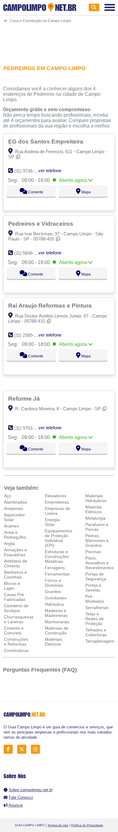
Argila (9, 543)
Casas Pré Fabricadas (14, 597)
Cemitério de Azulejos (16, 608)
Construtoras (16, 650)
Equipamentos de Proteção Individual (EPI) (58, 538)
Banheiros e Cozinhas (15, 574)
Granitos (53, 591)
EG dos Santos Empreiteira (46, 141)
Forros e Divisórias (54, 583)
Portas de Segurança (95, 576)
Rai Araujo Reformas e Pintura (50, 305)
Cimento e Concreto (14, 630)
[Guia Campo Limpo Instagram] (37, 749)
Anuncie (15, 805)
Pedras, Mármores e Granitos (97, 540)
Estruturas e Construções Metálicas (57, 556)
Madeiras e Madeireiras (56, 613)
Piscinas (93, 551)
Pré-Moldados (94, 599)
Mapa (85, 192)
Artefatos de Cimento (15, 563)
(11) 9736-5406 (29, 170)
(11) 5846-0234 (29, 253)
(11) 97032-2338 (30, 428)
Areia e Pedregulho (15, 535)
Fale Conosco (21, 797)
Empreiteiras (57, 502)
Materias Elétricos (93, 509)
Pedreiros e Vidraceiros (41, 223)
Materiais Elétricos (53, 642)
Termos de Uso (58, 825)
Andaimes (13, 508)
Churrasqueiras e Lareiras (19, 619)
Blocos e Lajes (12, 586)
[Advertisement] (59, 40)
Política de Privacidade (87, 825)
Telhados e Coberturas (96, 632)
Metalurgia (95, 518)
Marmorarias (57, 621)
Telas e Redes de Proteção (94, 618)
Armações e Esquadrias (15, 552)
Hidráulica (54, 604)
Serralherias (97, 607)
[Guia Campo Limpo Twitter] (23, 749)
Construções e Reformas (16, 642)
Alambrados (15, 502)
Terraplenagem (99, 641)
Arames (11, 526)
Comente (35, 192)
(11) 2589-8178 (29, 335)
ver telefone (49, 170)
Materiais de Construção (56, 630)
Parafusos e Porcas (96, 527)
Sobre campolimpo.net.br (31, 790)
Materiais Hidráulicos (96, 498)
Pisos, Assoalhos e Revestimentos (99, 563)
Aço (7, 495)
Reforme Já (24, 398)
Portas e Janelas (93, 587)
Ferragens (55, 567)
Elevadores (55, 495)
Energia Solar (52, 522)
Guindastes (56, 597)
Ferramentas (57, 574)
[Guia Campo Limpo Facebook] (10, 749)
